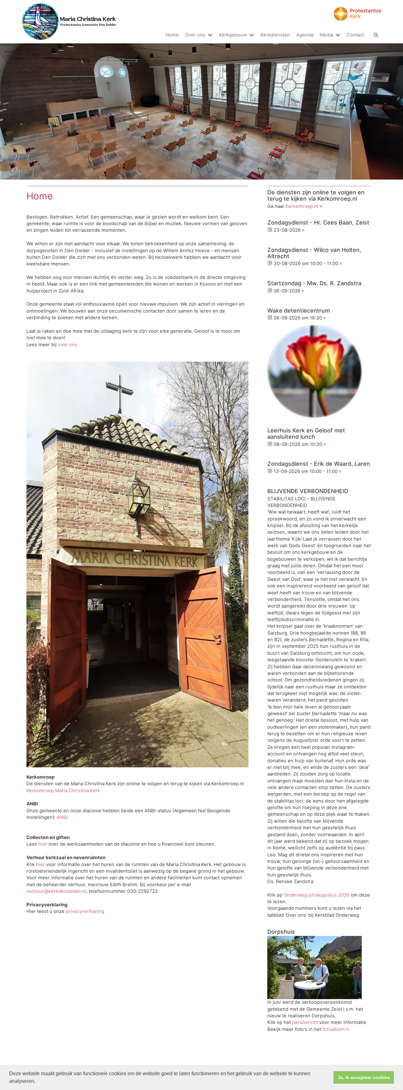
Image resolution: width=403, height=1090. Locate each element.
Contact (355, 35)
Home (172, 35)
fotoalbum (333, 1029)
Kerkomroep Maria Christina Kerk (63, 790)
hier (42, 844)
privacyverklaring (85, 911)
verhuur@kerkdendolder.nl (56, 891)
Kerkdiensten (275, 35)
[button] (37, 1082)
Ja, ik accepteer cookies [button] (364, 1077)
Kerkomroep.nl (302, 206)
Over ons (195, 35)
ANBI (62, 817)
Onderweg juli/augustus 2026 (316, 895)
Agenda (304, 35)
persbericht (305, 1022)
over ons (67, 345)
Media (326, 35)
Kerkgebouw (233, 35)
